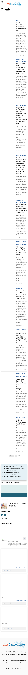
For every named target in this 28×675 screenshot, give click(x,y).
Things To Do (23, 376)
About (2, 668)
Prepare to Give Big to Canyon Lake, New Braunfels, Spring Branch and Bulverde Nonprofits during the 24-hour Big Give (21, 115)
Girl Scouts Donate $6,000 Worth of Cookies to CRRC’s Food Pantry (21, 251)
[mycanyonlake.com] (4, 539)
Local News (21, 330)
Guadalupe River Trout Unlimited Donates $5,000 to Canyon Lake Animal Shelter (21, 295)
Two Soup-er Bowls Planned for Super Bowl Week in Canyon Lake (21, 27)
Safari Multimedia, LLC (16, 665)
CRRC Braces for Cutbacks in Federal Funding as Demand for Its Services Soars (21, 208)
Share (25, 567)
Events (14, 668)
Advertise (19, 668)
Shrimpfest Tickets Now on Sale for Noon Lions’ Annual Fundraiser (21, 424)
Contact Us (5, 670)
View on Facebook (19, 567)
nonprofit (23, 61)
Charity (18, 59)
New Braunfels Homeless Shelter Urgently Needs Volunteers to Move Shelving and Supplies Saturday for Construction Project (21, 165)
